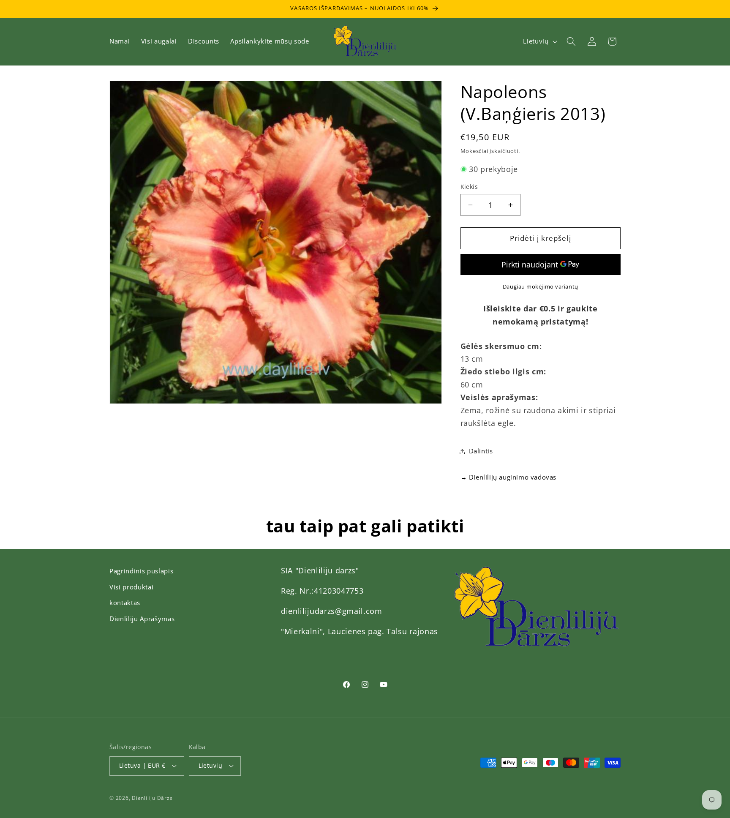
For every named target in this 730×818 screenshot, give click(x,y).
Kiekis (469, 187)
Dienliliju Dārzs (152, 798)
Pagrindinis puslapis (141, 571)
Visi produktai (131, 587)
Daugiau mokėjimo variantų (540, 286)
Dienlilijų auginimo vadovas (512, 477)
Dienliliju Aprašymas (141, 618)
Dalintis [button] (481, 451)
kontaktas (124, 602)
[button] (571, 41)
